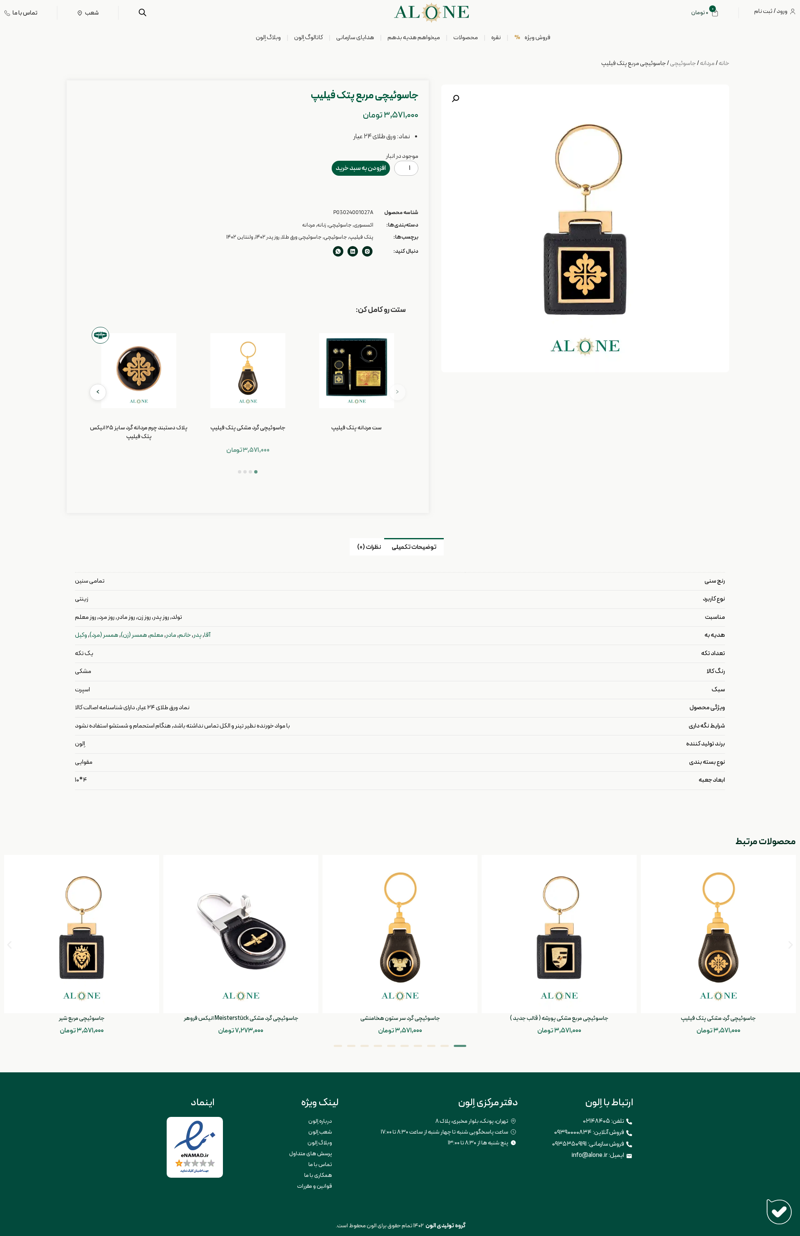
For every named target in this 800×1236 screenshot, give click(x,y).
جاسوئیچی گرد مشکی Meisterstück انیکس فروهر (241, 1018)
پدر (197, 635)
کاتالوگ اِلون (308, 37)
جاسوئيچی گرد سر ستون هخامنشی (400, 1018)
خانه (724, 63)
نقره (496, 37)
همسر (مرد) (104, 635)
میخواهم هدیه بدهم (414, 37)
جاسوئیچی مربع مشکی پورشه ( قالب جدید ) (559, 1018)
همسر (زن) (134, 635)
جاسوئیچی (683, 63)
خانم (185, 635)
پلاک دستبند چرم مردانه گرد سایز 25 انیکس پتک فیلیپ (139, 432)
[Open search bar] (142, 13)
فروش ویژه (532, 37)
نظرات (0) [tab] (369, 547)
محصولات (465, 37)
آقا (207, 635)
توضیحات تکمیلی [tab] (414, 547)
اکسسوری (363, 225)
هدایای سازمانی (355, 37)
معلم (156, 635)
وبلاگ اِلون (268, 37)
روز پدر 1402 (267, 237)
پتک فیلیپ (361, 237)
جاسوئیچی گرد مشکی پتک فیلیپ (247, 428)
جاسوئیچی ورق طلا (302, 237)
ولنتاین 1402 (239, 237)
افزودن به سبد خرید (361, 168)
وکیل (81, 635)
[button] (455, 98)
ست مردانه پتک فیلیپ (356, 428)
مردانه (707, 63)
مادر (171, 635)
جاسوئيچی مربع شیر (82, 1018)
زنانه (321, 225)
